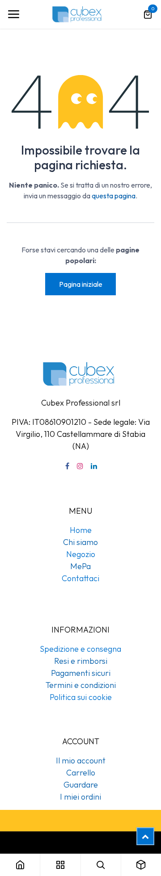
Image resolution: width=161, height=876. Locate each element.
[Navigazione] (13, 14)
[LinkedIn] (94, 466)
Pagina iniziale (80, 284)
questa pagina (114, 195)
